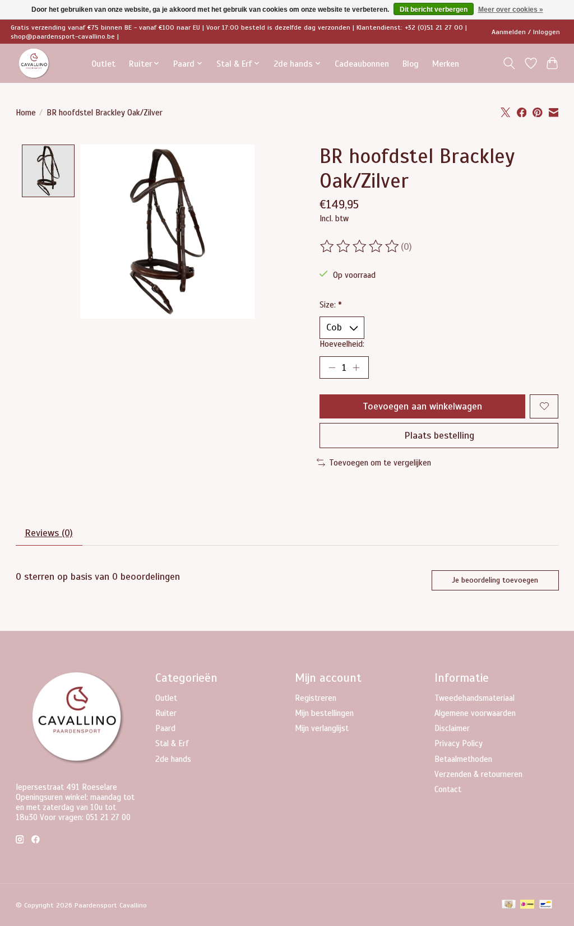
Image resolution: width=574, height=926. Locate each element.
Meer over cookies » (510, 9)
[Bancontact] (546, 905)
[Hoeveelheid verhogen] (356, 367)
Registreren (315, 698)
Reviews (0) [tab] (49, 533)
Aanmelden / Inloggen (526, 31)
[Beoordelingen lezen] (360, 246)
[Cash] (509, 905)
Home (26, 113)
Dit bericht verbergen (433, 9)
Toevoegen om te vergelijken (380, 463)
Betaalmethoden (463, 759)
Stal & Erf (172, 743)
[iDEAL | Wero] (527, 905)
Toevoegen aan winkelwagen (422, 406)
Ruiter (166, 713)
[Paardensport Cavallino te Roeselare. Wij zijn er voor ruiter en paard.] (34, 63)
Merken (445, 63)
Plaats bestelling (439, 435)
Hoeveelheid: (342, 344)
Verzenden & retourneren (478, 774)
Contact (447, 789)
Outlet (103, 63)
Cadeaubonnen (362, 63)
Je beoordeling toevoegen (495, 580)
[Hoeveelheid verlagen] (332, 367)
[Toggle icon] (509, 63)
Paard (165, 728)
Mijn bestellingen (324, 713)
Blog (410, 63)
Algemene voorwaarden (475, 713)
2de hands (173, 759)
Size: (331, 305)
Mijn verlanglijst (322, 728)
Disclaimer (452, 728)
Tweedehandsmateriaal (474, 698)
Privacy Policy (458, 743)
